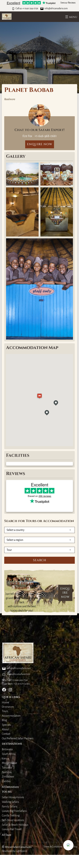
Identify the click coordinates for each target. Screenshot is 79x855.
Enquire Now (65, 593)
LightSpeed (21, 851)
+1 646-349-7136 (30, 8)
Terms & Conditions (52, 846)
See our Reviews (68, 2)
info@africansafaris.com (56, 8)
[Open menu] (70, 17)
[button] (68, 845)
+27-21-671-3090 (22, 683)
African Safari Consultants (18, 847)
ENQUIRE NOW (39, 144)
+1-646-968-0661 (45, 136)
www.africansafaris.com (18, 674)
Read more (9, 99)
